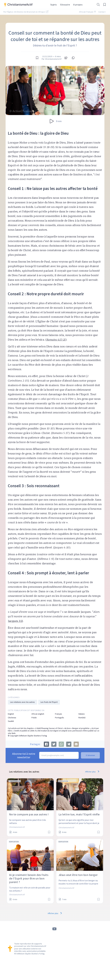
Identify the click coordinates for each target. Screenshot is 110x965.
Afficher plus (90, 771)
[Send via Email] (76, 744)
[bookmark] (37, 58)
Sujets (53, 4)
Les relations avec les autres (22, 702)
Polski (34, 717)
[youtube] (54, 929)
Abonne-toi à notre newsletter (23, 755)
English (11, 714)
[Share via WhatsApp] (61, 744)
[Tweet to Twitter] (53, 744)
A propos (77, 4)
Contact (101, 12)
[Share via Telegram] (68, 744)
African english (38, 714)
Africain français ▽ (87, 12)
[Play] (51, 121)
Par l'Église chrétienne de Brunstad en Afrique (24, 12)
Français (58, 714)
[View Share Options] (66, 58)
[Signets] (104, 5)
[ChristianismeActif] (25, 4)
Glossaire (65, 4)
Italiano (81, 714)
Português (59, 717)
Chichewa (12, 717)
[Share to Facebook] (46, 744)
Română (81, 717)
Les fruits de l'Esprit (49, 702)
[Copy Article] (73, 58)
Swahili (11, 721)
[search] (98, 5)
